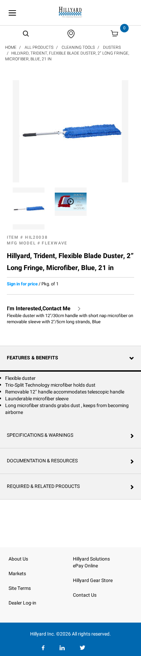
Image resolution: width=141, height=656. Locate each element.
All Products (39, 47)
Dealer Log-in (22, 603)
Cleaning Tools (78, 47)
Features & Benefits (32, 357)
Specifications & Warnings (40, 435)
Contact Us (85, 595)
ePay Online (85, 565)
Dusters (112, 47)
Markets (17, 573)
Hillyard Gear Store (93, 580)
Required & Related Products (43, 486)
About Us (18, 559)
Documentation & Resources (42, 460)
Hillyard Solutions (91, 559)
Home (10, 47)
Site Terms (20, 588)
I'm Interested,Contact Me (38, 309)
